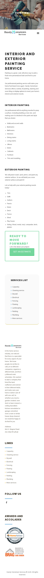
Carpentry (15, 287)
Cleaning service (18, 290)
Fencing (15, 301)
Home (9, 16)
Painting (15, 311)
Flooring (15, 304)
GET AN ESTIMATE (22, 252)
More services (17, 318)
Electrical (15, 297)
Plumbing (15, 315)
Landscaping (16, 308)
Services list (20, 16)
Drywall (14, 294)
